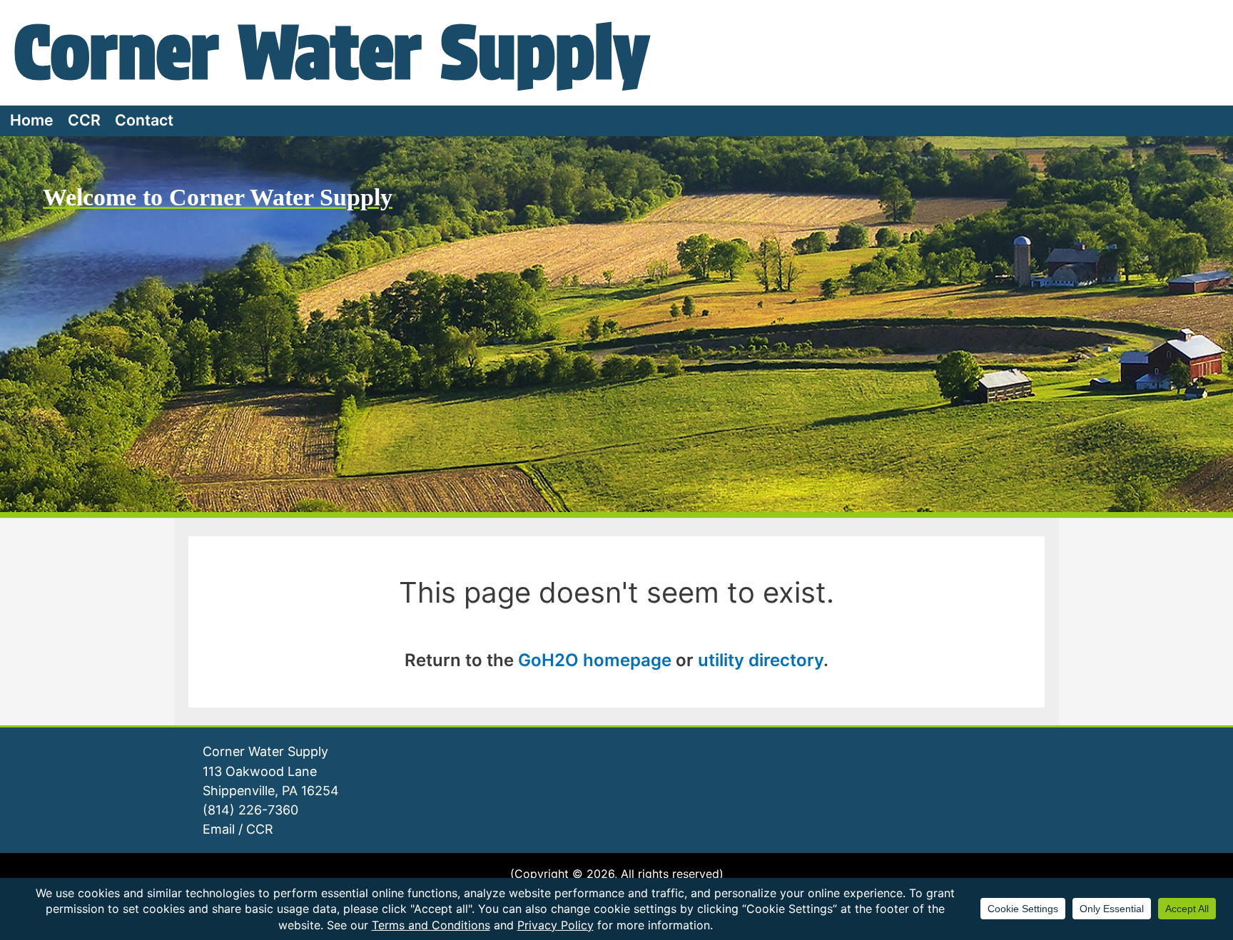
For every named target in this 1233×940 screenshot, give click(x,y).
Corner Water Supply (331, 52)
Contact (144, 120)
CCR (84, 120)
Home (32, 120)
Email (219, 829)
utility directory (760, 660)
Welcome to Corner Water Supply (217, 197)
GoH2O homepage (594, 660)
